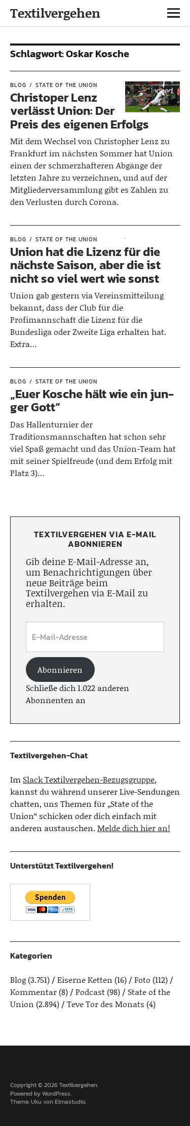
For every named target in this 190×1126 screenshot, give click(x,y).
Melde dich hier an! (133, 828)
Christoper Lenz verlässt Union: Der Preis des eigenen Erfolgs (79, 111)
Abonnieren (60, 669)
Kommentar (33, 992)
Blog (18, 85)
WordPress (56, 1093)
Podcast (90, 992)
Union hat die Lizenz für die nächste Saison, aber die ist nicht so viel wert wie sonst (85, 265)
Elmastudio (70, 1101)
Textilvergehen (55, 13)
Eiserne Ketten (84, 979)
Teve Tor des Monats (105, 1004)
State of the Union (66, 85)
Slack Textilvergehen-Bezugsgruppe (89, 779)
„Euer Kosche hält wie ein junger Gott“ (92, 400)
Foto (142, 979)
